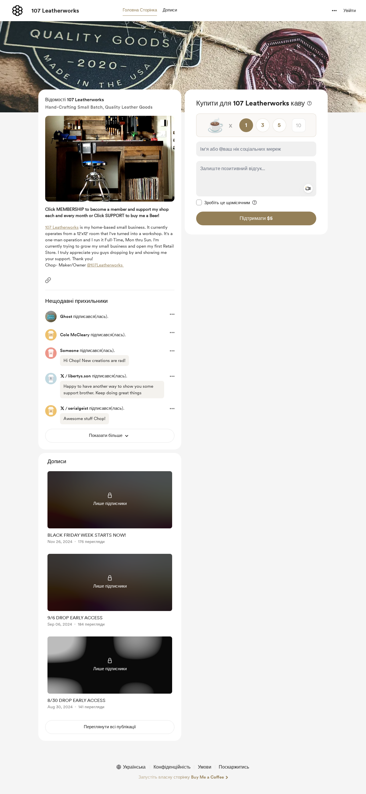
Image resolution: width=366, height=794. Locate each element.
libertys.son (79, 376)
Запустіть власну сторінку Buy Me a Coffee (181, 777)
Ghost (66, 316)
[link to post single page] (109, 508)
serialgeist (78, 408)
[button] (140, 10)
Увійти (349, 10)
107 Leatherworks (55, 10)
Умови (204, 767)
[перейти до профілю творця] (17, 10)
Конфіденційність (172, 767)
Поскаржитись (234, 767)
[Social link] (48, 280)
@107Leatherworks (105, 265)
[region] (256, 161)
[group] (109, 508)
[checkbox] (223, 202)
